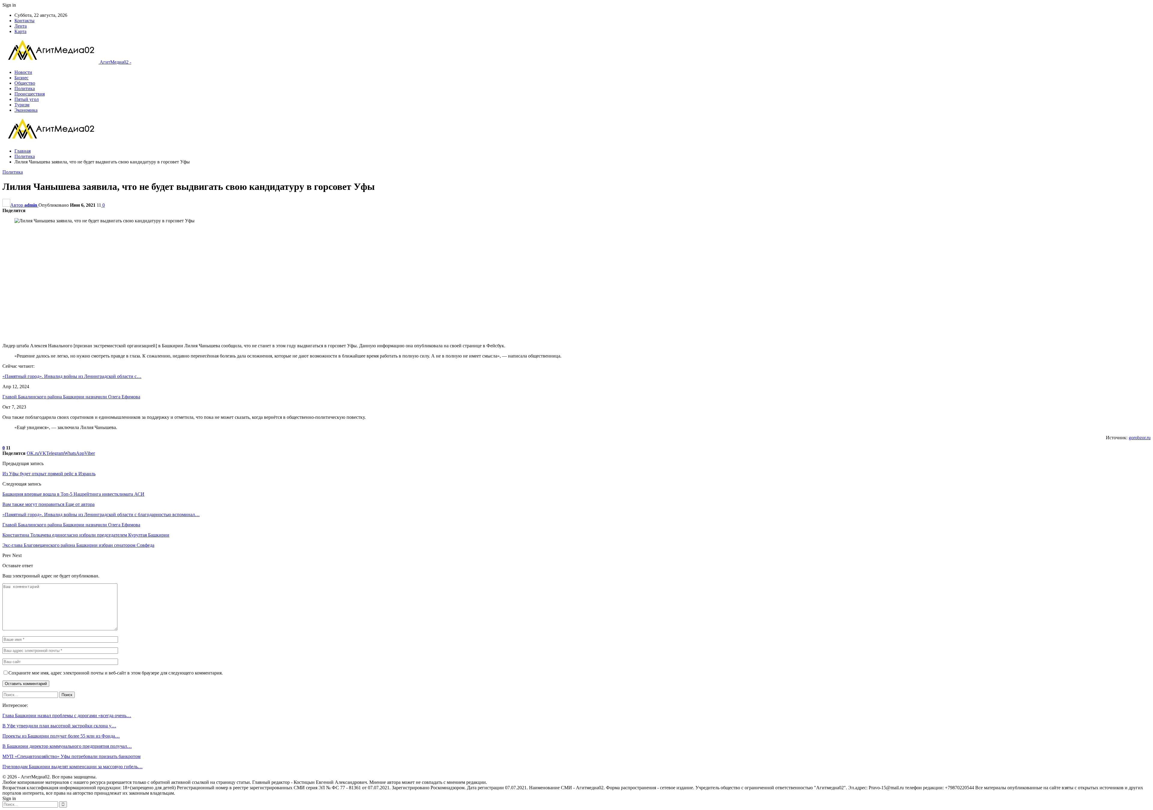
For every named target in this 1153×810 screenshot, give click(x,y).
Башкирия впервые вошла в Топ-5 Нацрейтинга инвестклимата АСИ (73, 494)
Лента (20, 26)
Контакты (24, 20)
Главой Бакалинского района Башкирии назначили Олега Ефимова (71, 396)
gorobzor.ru (1140, 437)
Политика (24, 88)
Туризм (21, 104)
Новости (23, 72)
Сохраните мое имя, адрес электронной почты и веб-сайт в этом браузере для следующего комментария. (115, 672)
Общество (24, 83)
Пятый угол (26, 99)
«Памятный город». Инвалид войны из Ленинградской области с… (71, 376)
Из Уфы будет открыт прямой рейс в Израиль (48, 473)
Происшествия (29, 93)
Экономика (26, 110)
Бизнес (21, 77)
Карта (20, 31)
